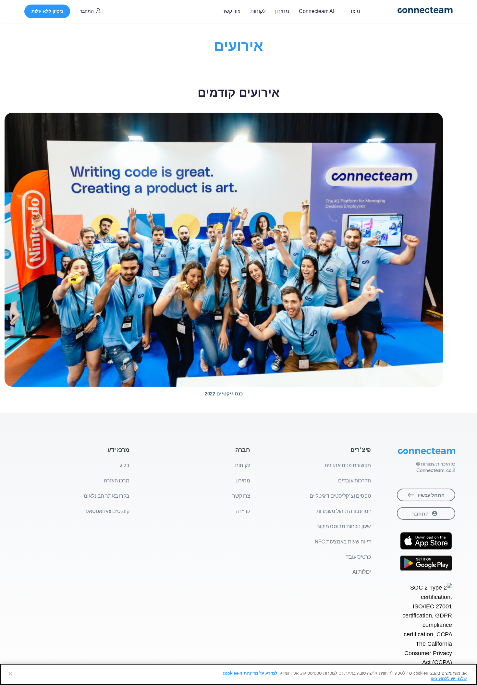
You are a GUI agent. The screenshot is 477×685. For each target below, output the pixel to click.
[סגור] (10, 673)
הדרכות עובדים (354, 480)
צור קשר (231, 11)
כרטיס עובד (358, 556)
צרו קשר (241, 495)
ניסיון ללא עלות (47, 11)
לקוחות (257, 11)
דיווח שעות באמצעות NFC (343, 541)
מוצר (354, 11)
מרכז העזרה (116, 480)
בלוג (124, 465)
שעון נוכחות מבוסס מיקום (343, 526)
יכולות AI (361, 571)
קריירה (243, 510)
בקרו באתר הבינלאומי (105, 495)
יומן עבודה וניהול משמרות (343, 510)
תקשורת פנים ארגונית (347, 465)
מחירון (282, 11)
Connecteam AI (316, 11)
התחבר (87, 11)
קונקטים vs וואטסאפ (107, 510)
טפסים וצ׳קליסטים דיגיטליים (340, 495)
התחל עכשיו (431, 495)
